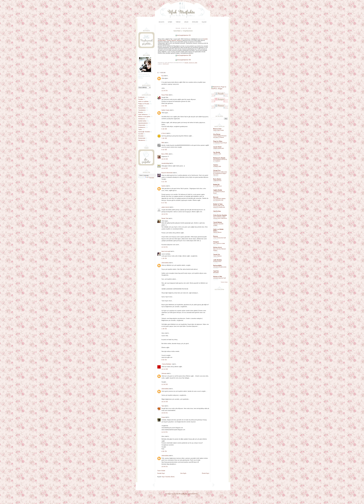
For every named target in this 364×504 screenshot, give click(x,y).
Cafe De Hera (217, 211)
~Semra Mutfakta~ (167, 364)
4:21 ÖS (164, 181)
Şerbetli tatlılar (142, 121)
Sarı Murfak (216, 152)
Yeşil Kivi (216, 271)
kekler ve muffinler (143, 101)
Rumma (215, 236)
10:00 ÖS (165, 413)
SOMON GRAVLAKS (218, 148)
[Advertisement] (219, 55)
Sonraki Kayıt (161, 473)
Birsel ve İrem (217, 128)
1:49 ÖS (164, 328)
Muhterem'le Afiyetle (219, 158)
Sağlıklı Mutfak (217, 190)
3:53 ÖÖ (164, 106)
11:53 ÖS (165, 432)
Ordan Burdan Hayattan (220, 215)
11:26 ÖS (165, 90)
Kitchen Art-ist (217, 247)
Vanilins (215, 165)
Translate (151, 177)
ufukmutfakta (165, 262)
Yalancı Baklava (217, 256)
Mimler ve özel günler (144, 116)
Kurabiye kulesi (217, 261)
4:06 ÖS (164, 451)
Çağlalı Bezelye (217, 180)
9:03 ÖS (164, 360)
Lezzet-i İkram (217, 147)
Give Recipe (216, 134)
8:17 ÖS (164, 202)
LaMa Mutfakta (217, 260)
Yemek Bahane (217, 222)
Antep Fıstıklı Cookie (218, 130)
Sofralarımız (141, 118)
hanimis (164, 186)
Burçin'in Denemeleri (167, 172)
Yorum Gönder (161, 470)
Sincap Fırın (216, 170)
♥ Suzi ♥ (164, 133)
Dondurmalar (141, 138)
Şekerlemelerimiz (143, 123)
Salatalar (140, 106)
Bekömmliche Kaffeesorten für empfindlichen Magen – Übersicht (220, 173)
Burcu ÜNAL (165, 154)
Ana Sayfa (183, 473)
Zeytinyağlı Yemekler (144, 131)
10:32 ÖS (165, 214)
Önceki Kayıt (205, 473)
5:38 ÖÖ (164, 129)
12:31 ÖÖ (165, 369)
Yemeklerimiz (142, 110)
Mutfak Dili (216, 184)
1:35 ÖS (164, 258)
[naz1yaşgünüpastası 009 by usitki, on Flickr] (183, 55)
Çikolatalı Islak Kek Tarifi (219, 278)
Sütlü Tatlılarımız (143, 114)
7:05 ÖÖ (164, 138)
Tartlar (140, 129)
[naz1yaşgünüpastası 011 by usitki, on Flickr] (183, 35)
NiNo (163, 142)
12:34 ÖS (165, 247)
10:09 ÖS (165, 466)
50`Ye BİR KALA (217, 186)
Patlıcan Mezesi (217, 232)
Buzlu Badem (217, 179)
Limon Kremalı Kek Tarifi (219, 238)
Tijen (163, 406)
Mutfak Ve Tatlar (218, 204)
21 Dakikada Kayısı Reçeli (220, 142)
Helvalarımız (141, 140)
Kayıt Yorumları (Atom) (168, 476)
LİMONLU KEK (217, 154)
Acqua (163, 417)
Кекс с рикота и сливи (219, 243)
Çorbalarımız (141, 127)
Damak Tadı (165, 218)
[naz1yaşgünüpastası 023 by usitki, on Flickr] (183, 59)
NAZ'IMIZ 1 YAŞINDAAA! (183, 31)
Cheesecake (141, 125)
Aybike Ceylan (165, 110)
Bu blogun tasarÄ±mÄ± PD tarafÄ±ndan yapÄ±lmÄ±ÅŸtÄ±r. (182, 494)
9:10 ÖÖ (164, 149)
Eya (163, 75)
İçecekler (140, 133)
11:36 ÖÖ (165, 384)
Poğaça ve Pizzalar (143, 103)
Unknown (164, 373)
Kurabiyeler (141, 97)
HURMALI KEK (217, 166)
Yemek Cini (216, 254)
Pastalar (166, 64)
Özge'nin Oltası (217, 141)
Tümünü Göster (224, 282)
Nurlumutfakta (217, 265)
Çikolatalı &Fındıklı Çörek (219, 267)
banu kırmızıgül (166, 251)
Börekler (140, 112)
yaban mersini (165, 207)
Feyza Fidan (165, 95)
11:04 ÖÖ (165, 168)
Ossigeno (216, 242)
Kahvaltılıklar (142, 108)
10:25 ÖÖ (165, 159)
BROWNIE (216, 272)
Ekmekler (141, 136)
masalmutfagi (165, 163)
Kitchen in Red (217, 276)
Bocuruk (215, 197)
